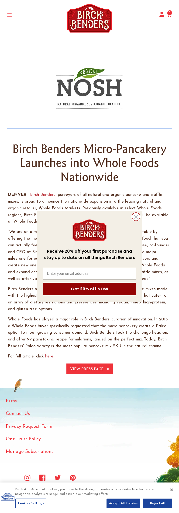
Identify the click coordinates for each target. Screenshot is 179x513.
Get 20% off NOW (89, 289)
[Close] (171, 490)
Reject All (157, 503)
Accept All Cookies (123, 503)
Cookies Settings (31, 503)
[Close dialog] (136, 217)
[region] (89, 497)
